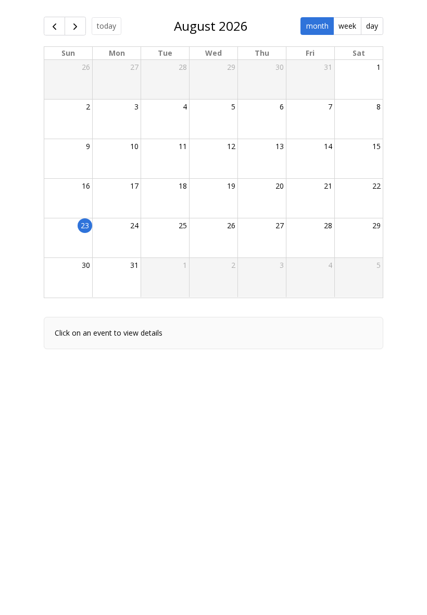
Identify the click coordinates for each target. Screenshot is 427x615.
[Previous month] (54, 26)
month (317, 26)
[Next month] (75, 26)
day (372, 26)
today (106, 26)
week (347, 26)
